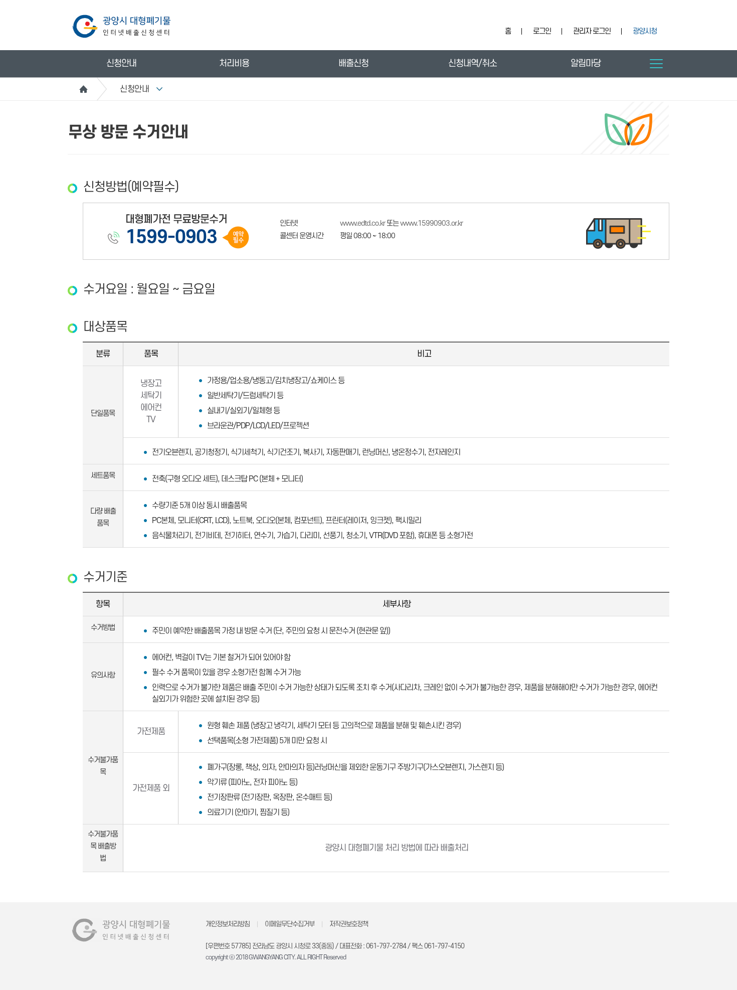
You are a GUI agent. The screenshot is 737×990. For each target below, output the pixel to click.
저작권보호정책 (348, 924)
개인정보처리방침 (228, 924)
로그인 (542, 31)
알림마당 (586, 63)
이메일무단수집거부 (289, 924)
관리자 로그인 (592, 31)
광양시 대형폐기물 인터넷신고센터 (121, 26)
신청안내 (121, 63)
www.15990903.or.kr (431, 223)
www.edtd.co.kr (362, 223)
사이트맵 (656, 64)
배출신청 (353, 63)
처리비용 (234, 63)
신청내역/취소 (472, 63)
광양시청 (645, 31)
